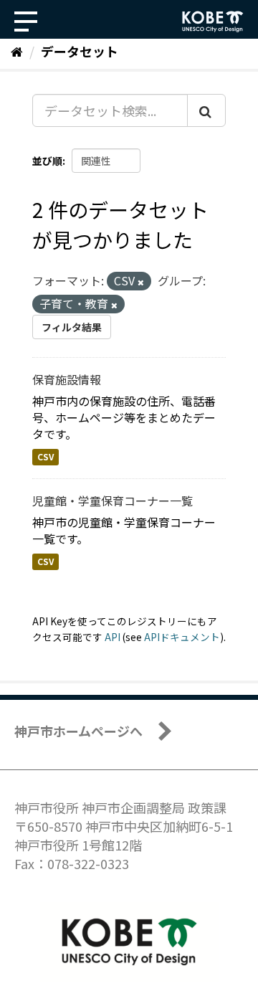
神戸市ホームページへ (78, 730)
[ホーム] (17, 51)
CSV (45, 456)
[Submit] (206, 110)
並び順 (47, 160)
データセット (79, 51)
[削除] (141, 282)
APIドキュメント (182, 637)
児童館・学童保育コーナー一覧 (112, 500)
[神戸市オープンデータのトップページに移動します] (213, 21)
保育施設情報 (66, 379)
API (112, 637)
